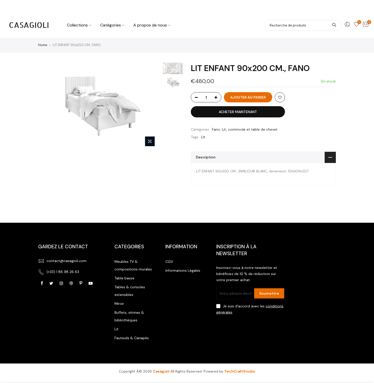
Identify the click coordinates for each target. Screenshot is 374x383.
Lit (116, 329)
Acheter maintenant (238, 112)
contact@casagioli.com (67, 260)
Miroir (119, 303)
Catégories (110, 25)
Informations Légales (182, 270)
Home (42, 45)
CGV (169, 261)
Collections (77, 25)
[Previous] (47, 106)
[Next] (151, 106)
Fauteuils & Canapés (131, 338)
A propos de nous (150, 25)
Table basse (124, 278)
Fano (216, 129)
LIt (203, 137)
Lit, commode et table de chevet (250, 129)
